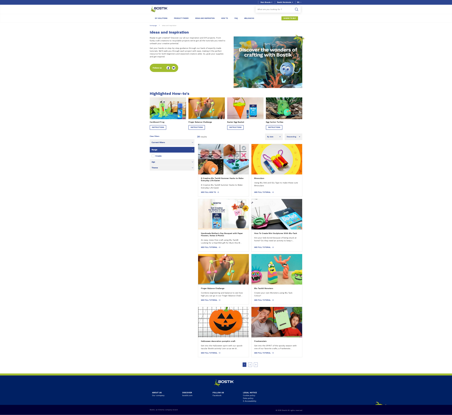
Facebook (217, 395)
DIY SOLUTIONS (161, 18)
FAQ (236, 18)
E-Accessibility (249, 401)
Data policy (248, 398)
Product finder (181, 18)
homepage (153, 25)
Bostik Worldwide (284, 2)
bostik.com (187, 395)
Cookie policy (249, 395)
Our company (158, 395)
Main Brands (265, 2)
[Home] (161, 9)
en (298, 2)
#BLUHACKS (249, 18)
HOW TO (224, 18)
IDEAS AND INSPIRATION (205, 18)
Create (158, 156)
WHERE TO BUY (289, 18)
